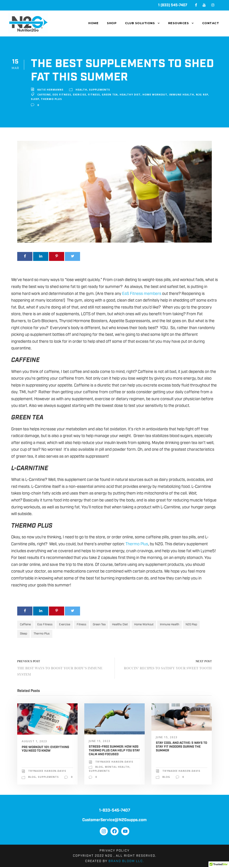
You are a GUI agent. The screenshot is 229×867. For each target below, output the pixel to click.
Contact (210, 23)
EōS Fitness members (141, 293)
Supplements (99, 89)
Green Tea (110, 94)
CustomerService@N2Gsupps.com (114, 820)
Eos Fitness (62, 94)
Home (93, 23)
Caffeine (44, 94)
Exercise (79, 94)
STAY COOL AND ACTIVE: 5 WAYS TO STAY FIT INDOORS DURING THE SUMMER (181, 747)
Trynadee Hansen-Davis (47, 770)
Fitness (94, 94)
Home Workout (154, 94)
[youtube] (204, 5)
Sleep (35, 99)
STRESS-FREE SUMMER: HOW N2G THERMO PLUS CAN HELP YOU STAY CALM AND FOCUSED (114, 750)
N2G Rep (202, 94)
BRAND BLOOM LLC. (126, 861)
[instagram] (212, 5)
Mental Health (117, 766)
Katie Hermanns (50, 89)
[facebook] (196, 5)
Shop (112, 23)
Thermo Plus (51, 99)
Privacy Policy (114, 851)
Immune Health (181, 94)
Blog (32, 776)
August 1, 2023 (34, 741)
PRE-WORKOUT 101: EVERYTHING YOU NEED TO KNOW (45, 749)
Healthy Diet (130, 94)
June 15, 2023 (99, 741)
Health (81, 89)
